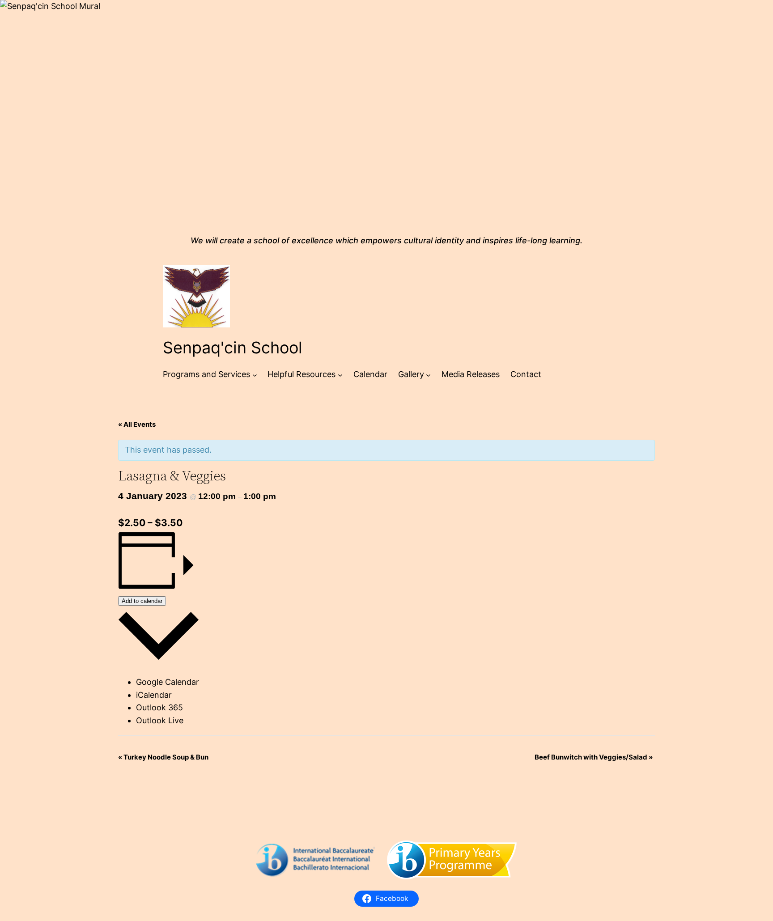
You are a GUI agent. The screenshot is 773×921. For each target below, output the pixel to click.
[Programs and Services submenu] (254, 374)
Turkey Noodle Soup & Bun (163, 757)
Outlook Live (159, 720)
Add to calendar (142, 601)
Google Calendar (167, 682)
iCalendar (154, 695)
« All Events (137, 424)
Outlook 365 (159, 707)
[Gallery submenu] (428, 374)
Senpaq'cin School (232, 347)
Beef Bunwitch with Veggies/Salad (594, 757)
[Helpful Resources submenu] (340, 374)
